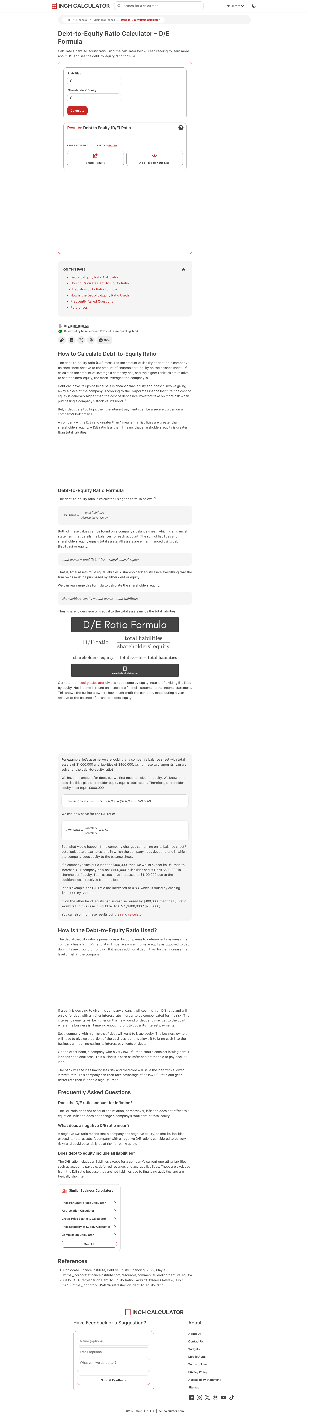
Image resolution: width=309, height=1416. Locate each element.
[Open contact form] (180, 127)
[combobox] (163, 6)
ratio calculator (131, 914)
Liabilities (74, 73)
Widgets (194, 1349)
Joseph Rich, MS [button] (78, 325)
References (79, 307)
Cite (107, 340)
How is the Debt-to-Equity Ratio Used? (99, 295)
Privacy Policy (197, 1372)
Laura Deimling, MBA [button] (124, 331)
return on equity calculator (84, 683)
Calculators (232, 6)
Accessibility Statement (204, 1379)
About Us (194, 1333)
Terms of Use (197, 1364)
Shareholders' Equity (82, 90)
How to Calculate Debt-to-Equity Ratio (99, 283)
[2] (154, 498)
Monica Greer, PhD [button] (93, 331)
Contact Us (196, 1341)
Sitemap (193, 1387)
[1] (125, 400)
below (112, 145)
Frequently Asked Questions (91, 301)
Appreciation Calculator (78, 1210)
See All (89, 1244)
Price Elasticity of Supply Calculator (86, 1226)
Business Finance (104, 19)
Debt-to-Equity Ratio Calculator (94, 277)
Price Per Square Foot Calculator (84, 1203)
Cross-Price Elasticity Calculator (84, 1218)
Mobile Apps (197, 1356)
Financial (81, 19)
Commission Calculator (78, 1235)
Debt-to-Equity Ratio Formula (94, 289)
